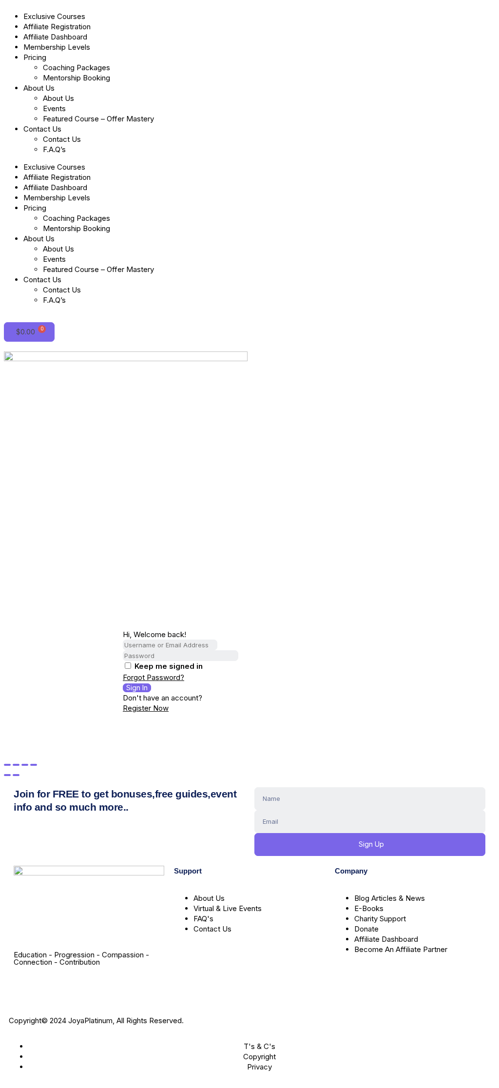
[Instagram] (52, 987)
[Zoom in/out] (7, 765)
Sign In (137, 687)
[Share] (24, 765)
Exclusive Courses (54, 16)
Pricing (34, 57)
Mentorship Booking (76, 77)
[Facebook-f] (26, 987)
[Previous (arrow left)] (7, 775)
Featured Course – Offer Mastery (98, 118)
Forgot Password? (153, 677)
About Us (39, 88)
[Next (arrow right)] (16, 775)
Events (54, 108)
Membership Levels (56, 47)
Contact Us (42, 129)
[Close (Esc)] (33, 765)
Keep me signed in (168, 666)
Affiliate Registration (57, 26)
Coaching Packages (76, 67)
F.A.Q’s (54, 149)
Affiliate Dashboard (55, 36)
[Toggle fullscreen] (16, 765)
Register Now (146, 708)
